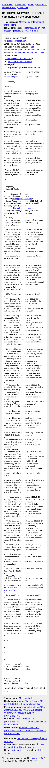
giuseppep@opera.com (16, 41)
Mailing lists (20, 4)
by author (29, 747)
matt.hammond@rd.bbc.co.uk (29, 53)
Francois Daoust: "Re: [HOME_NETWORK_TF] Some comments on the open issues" (25, 730)
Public (31, 4)
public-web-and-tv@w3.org (19, 61)
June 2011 (23, 7)
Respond (38, 22)
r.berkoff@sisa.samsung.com (18, 58)
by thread (8, 747)
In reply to (18, 31)
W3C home (7, 4)
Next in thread (31, 31)
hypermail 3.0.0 (38, 758)
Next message (30, 28)
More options (10, 25)
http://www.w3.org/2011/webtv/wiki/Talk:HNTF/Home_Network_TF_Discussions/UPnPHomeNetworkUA (24, 587)
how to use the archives (21, 750)
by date (40, 744)
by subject (19, 747)
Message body (26, 22)
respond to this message (28, 738)
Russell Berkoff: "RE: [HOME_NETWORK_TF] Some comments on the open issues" (25, 722)
